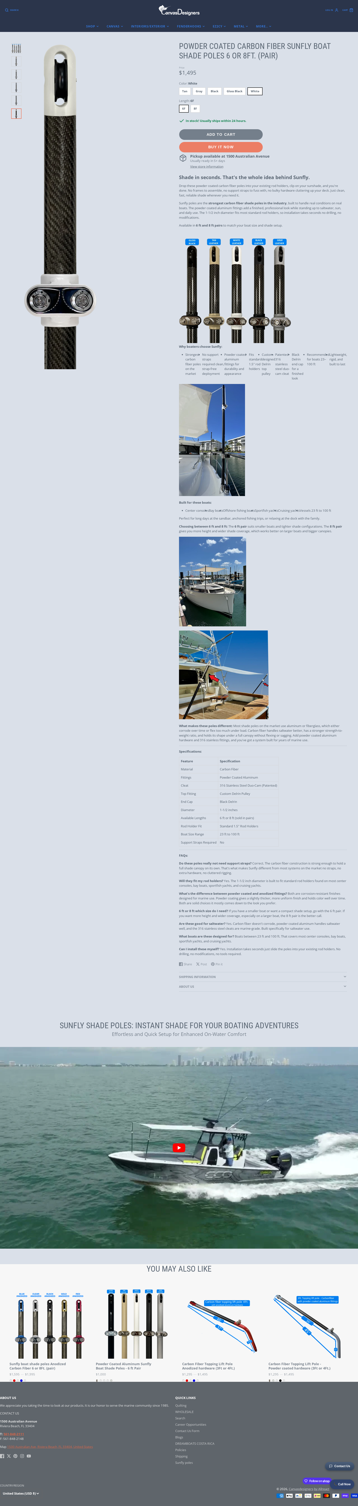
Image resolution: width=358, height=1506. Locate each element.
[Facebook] (2, 1456)
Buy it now (221, 147)
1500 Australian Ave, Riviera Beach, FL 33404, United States (50, 1447)
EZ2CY (217, 26)
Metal (239, 26)
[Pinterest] (15, 1456)
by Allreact (321, 1489)
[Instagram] (22, 1456)
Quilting (180, 1405)
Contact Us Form (187, 1431)
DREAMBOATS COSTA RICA (194, 1443)
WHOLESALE (184, 1412)
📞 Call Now (342, 1484)
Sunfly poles (184, 1462)
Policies (180, 1450)
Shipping (181, 1456)
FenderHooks (189, 26)
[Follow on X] (9, 1456)
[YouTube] (29, 1456)
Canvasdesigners (301, 1489)
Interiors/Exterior (148, 26)
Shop (90, 26)
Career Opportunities (190, 1424)
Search (180, 1418)
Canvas (113, 26)
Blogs (179, 1437)
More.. (262, 26)
